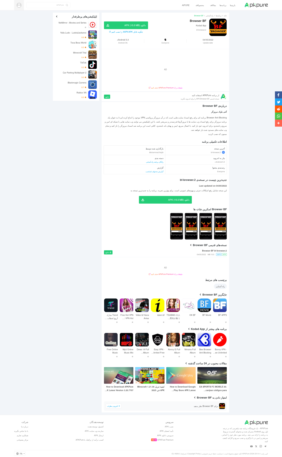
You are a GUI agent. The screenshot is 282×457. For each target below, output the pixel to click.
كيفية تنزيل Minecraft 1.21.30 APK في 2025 (150, 388)
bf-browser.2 (216, 152)
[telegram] (265, 446)
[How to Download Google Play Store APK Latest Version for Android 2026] (181, 375)
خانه (225, 15)
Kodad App (201, 25)
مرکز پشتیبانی (22, 439)
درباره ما (24, 426)
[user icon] (19, 5)
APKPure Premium (165, 439)
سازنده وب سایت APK (94, 431)
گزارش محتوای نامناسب (154, 171)
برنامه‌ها (218, 15)
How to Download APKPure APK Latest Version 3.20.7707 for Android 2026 (118, 388)
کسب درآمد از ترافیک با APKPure (90, 439)
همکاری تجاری (22, 435)
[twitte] (256, 446)
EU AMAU (176, 453)
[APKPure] (256, 5)
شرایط (183, 453)
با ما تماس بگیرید (21, 431)
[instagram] (260, 446)
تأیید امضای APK (166, 431)
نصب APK (169, 426)
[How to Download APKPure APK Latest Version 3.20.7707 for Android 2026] (118, 375)
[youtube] (251, 446)
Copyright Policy (193, 453)
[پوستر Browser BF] (220, 226)
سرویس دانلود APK (165, 435)
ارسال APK (99, 435)
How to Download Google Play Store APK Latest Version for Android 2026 (183, 388)
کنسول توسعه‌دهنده (96, 426)
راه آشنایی (209, 15)
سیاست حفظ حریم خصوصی (212, 453)
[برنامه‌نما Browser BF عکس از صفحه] (205, 226)
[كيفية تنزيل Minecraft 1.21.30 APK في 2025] (149, 375)
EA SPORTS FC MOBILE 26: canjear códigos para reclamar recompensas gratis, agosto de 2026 (213, 388)
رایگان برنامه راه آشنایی (154, 162)
